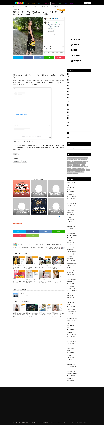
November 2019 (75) (71, 369)
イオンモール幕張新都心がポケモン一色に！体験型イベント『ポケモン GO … (58, 267)
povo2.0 (69, 159)
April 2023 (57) (70, 274)
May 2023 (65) (70, 272)
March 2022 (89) (70, 304)
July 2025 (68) (70, 212)
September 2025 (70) (72, 208)
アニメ (73, 161)
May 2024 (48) (70, 244)
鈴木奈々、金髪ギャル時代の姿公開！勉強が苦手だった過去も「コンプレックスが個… (45, 315)
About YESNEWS (16, 422)
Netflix (83, 157)
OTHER (71, 3)
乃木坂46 (77, 168)
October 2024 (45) (71, 233)
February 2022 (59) (71, 306)
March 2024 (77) (70, 249)
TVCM (73, 159)
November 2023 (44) (71, 258)
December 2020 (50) (71, 339)
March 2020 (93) (70, 359)
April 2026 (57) (70, 191)
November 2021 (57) (71, 313)
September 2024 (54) (72, 235)
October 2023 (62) (71, 260)
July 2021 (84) (70, 323)
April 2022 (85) (70, 302)
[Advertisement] (39, 68)
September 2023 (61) (72, 263)
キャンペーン (83, 163)
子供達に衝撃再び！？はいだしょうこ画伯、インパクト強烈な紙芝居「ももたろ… (45, 281)
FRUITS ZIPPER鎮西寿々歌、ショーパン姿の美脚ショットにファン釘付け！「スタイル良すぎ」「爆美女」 (79, 99)
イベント (77, 161)
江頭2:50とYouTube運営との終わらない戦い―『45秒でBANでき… (45, 267)
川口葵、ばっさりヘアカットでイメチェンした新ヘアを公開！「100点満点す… (32, 267)
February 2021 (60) (71, 334)
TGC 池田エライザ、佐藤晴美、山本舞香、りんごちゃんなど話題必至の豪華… (19, 281)
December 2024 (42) (71, 228)
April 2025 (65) (70, 219)
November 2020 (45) (71, 341)
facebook (76, 39)
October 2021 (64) (71, 316)
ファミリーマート (71, 166)
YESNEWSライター (26, 422)
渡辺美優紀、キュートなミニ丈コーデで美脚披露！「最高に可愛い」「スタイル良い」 (79, 113)
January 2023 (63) (71, 281)
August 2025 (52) (71, 210)
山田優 (69, 170)
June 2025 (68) (70, 214)
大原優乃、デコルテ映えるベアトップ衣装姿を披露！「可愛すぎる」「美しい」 (19, 315)
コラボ (78, 164)
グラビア (74, 164)
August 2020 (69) (71, 348)
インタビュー (77, 163)
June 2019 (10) (70, 380)
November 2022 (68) (71, 286)
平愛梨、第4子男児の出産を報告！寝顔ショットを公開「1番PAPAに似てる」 (31, 281)
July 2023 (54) (70, 267)
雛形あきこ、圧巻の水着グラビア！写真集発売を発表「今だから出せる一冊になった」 (79, 80)
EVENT (60, 3)
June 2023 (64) (70, 270)
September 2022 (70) (72, 290)
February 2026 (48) (71, 196)
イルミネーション (83, 161)
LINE (75, 50)
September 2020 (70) (72, 346)
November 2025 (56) (71, 203)
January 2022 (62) (71, 309)
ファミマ (83, 164)
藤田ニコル (75, 171)
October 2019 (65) (71, 371)
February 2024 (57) (71, 251)
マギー (83, 166)
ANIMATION (46, 3)
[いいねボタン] (15, 154)
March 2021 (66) (70, 332)
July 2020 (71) (70, 350)
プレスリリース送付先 (55, 422)
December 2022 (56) (71, 283)
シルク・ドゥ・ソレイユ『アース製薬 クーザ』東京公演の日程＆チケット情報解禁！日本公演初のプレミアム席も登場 (79, 120)
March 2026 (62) (70, 194)
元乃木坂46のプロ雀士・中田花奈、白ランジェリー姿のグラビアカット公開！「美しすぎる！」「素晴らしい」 (79, 134)
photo (86, 157)
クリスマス (70, 164)
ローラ (73, 168)
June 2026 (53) (70, 187)
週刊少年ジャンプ (71, 173)
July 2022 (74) (70, 295)
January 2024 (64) (71, 254)
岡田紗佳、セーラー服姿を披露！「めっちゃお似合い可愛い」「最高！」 (79, 74)
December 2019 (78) (71, 366)
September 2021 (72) (72, 318)
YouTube (76, 55)
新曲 (76, 170)
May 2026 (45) (70, 189)
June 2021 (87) (70, 325)
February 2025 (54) (71, 224)
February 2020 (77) (71, 362)
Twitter (76, 45)
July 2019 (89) (70, 378)
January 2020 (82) (71, 364)
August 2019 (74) (71, 375)
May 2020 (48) (70, 355)
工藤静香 (73, 170)
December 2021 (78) (71, 311)
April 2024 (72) (70, 247)
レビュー (69, 168)
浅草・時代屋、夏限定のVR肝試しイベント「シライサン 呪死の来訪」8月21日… (32, 315)
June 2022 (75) (70, 297)
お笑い (85, 159)
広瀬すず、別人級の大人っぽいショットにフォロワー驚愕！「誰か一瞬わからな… (58, 281)
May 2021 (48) (70, 327)
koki (79, 157)
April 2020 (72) (70, 357)
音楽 (76, 173)
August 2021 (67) (71, 320)
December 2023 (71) (71, 256)
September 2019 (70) (72, 373)
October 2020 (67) (71, 343)
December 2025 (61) (71, 201)
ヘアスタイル (78, 166)
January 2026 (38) (71, 198)
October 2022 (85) (71, 288)
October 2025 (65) (71, 205)
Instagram (77, 61)
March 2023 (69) (70, 277)
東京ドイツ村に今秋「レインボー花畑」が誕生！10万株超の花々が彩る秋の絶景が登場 (79, 86)
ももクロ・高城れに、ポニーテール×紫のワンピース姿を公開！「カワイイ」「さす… (58, 315)
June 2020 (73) (70, 352)
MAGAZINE (54, 3)
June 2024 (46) (70, 242)
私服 (71, 171)
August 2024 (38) (71, 237)
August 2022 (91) (71, 293)
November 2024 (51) (71, 231)
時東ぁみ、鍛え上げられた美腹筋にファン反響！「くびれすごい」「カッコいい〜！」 (79, 92)
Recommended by (55, 216)
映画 (79, 170)
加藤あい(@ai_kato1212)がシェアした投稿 (31, 136)
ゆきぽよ (69, 161)
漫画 (68, 171)
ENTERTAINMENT (31, 3)
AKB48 (69, 157)
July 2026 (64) (70, 185)
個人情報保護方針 (45, 422)
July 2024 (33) (70, 240)
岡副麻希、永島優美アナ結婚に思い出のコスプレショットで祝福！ (19, 267)
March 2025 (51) (70, 221)
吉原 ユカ (21, 294)
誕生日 (80, 171)
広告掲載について (35, 422)
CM (72, 157)
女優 (86, 168)
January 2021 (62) (71, 336)
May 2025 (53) (70, 217)
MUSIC (66, 3)
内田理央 (82, 168)
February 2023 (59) (71, 279)
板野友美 (87, 170)
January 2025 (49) (71, 226)
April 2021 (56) (70, 329)
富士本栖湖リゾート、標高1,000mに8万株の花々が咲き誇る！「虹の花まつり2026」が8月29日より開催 (80, 106)
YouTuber (81, 159)
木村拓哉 (83, 170)
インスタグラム (71, 163)
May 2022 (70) (70, 300)
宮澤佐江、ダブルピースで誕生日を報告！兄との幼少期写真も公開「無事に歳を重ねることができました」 (79, 127)
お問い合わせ (65, 422)
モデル (86, 166)
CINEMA (39, 3)
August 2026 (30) (71, 182)
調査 (83, 171)
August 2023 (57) (71, 265)
